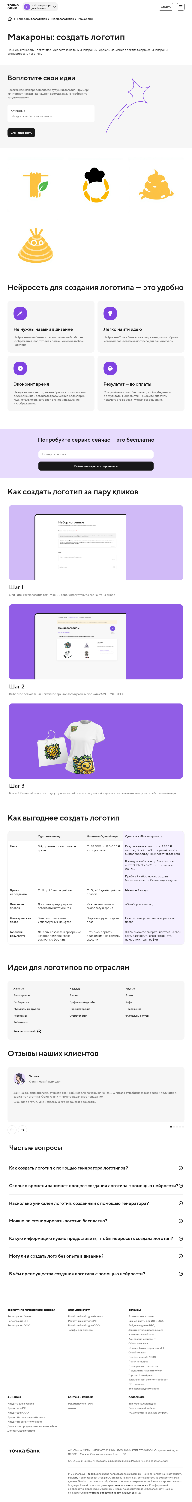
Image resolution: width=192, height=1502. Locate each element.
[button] (166, 7)
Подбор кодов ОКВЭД (142, 1357)
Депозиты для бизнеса (21, 1430)
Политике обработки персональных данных (114, 1492)
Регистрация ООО (19, 1325)
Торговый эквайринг (140, 1375)
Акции (72, 1408)
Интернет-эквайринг (141, 1334)
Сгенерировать (21, 132)
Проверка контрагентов (143, 1366)
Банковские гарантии (141, 1316)
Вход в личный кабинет (142, 1408)
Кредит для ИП (17, 1408)
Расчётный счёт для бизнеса (85, 1316)
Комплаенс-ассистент (142, 1339)
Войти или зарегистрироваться (96, 466)
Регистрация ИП (18, 1321)
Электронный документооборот (148, 1379)
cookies (92, 1474)
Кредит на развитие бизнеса (25, 1421)
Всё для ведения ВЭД (141, 1325)
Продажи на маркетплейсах (145, 1370)
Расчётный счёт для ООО (84, 1325)
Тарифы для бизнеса (80, 1330)
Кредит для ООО (18, 1412)
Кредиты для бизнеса (21, 1403)
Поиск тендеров (138, 1361)
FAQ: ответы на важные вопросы (148, 1412)
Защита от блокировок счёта (145, 1330)
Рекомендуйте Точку (80, 1403)
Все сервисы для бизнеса (143, 1388)
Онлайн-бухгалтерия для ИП (146, 1348)
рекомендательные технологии (128, 1485)
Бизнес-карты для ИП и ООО (146, 1321)
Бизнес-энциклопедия (142, 1403)
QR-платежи (136, 1384)
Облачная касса (138, 1343)
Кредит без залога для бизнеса (26, 1417)
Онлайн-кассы (137, 1352)
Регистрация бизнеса (20, 1316)
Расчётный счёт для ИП (82, 1321)
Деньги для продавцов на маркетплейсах (32, 1426)
